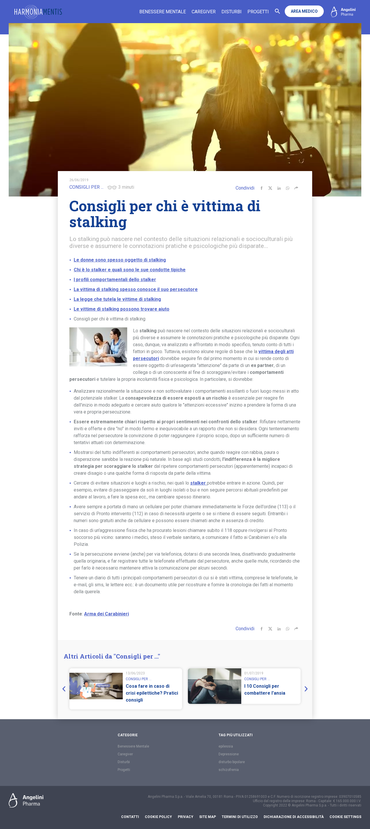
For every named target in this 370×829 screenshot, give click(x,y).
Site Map (207, 817)
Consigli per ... (86, 187)
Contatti (130, 817)
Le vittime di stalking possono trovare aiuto (121, 309)
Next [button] (305, 689)
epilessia (226, 746)
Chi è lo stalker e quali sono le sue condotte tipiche (130, 269)
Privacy (185, 817)
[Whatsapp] (288, 188)
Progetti (258, 11)
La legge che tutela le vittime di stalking (117, 299)
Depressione (229, 754)
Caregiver (204, 11)
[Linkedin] (279, 188)
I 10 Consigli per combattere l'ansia (264, 689)
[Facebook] (261, 188)
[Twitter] (270, 188)
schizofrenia (229, 770)
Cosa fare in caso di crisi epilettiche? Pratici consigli (152, 693)
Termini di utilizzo (240, 817)
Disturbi (231, 11)
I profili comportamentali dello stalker (115, 279)
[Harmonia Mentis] (38, 12)
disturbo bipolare (232, 762)
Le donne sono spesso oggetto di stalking (120, 260)
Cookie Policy (158, 817)
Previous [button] (65, 689)
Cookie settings (345, 817)
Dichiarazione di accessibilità (294, 817)
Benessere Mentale (162, 11)
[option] (125, 688)
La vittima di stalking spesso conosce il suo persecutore (136, 289)
